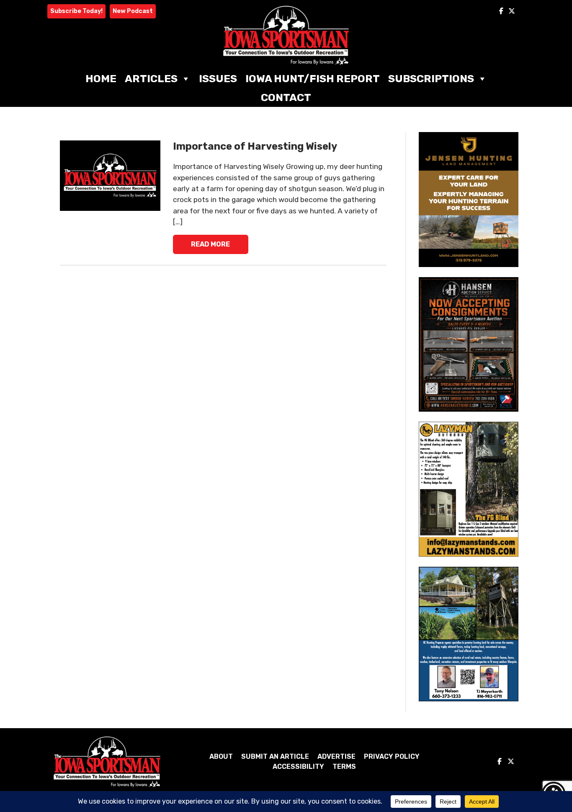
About (221, 756)
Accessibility (298, 766)
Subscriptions (431, 79)
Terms (344, 766)
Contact (286, 97)
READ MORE (210, 244)
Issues (218, 79)
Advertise (336, 756)
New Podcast (133, 11)
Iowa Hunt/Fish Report (312, 79)
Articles (151, 79)
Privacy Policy (392, 756)
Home (100, 79)
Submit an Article (275, 756)
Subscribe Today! (76, 11)
